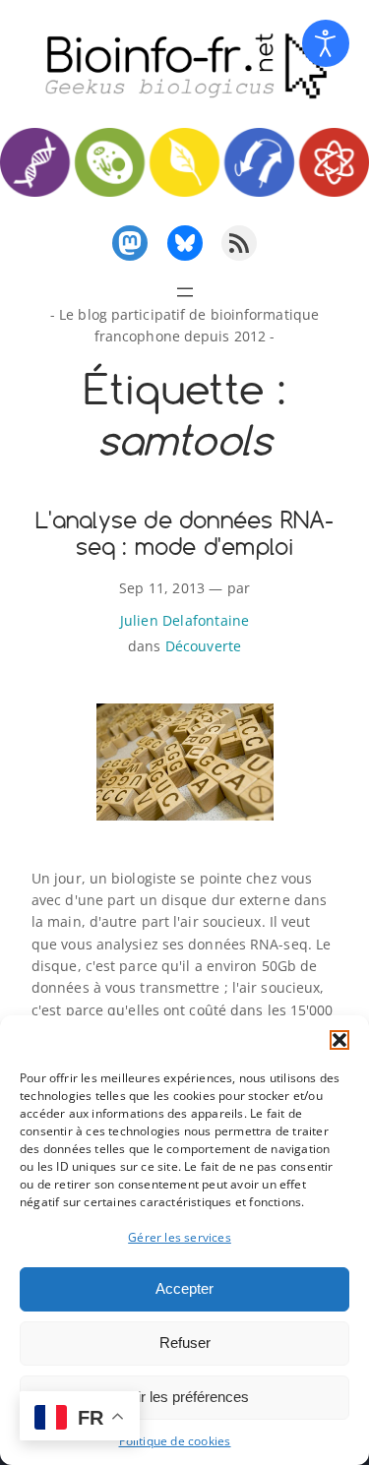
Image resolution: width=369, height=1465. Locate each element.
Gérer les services (179, 1237)
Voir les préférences (185, 1396)
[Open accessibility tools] (325, 43)
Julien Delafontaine (185, 620)
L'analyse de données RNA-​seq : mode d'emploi (185, 533)
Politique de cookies (175, 1441)
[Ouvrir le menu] (185, 292)
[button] (339, 1040)
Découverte (203, 646)
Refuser (185, 1342)
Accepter (184, 1288)
